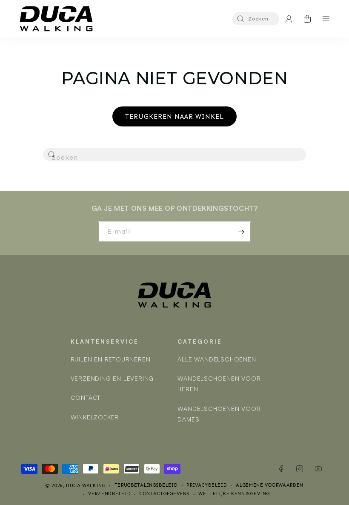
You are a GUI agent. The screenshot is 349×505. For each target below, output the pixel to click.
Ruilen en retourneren (111, 359)
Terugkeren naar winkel (174, 117)
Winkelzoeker (95, 417)
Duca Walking (85, 485)
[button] (255, 18)
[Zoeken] (52, 155)
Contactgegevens (165, 493)
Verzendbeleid (109, 493)
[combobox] (174, 154)
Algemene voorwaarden (269, 485)
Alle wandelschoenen (216, 359)
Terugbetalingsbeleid (146, 485)
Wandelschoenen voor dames (218, 414)
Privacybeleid (206, 485)
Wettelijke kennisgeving (233, 493)
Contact (86, 397)
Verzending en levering (112, 378)
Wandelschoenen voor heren (218, 384)
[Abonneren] (241, 232)
